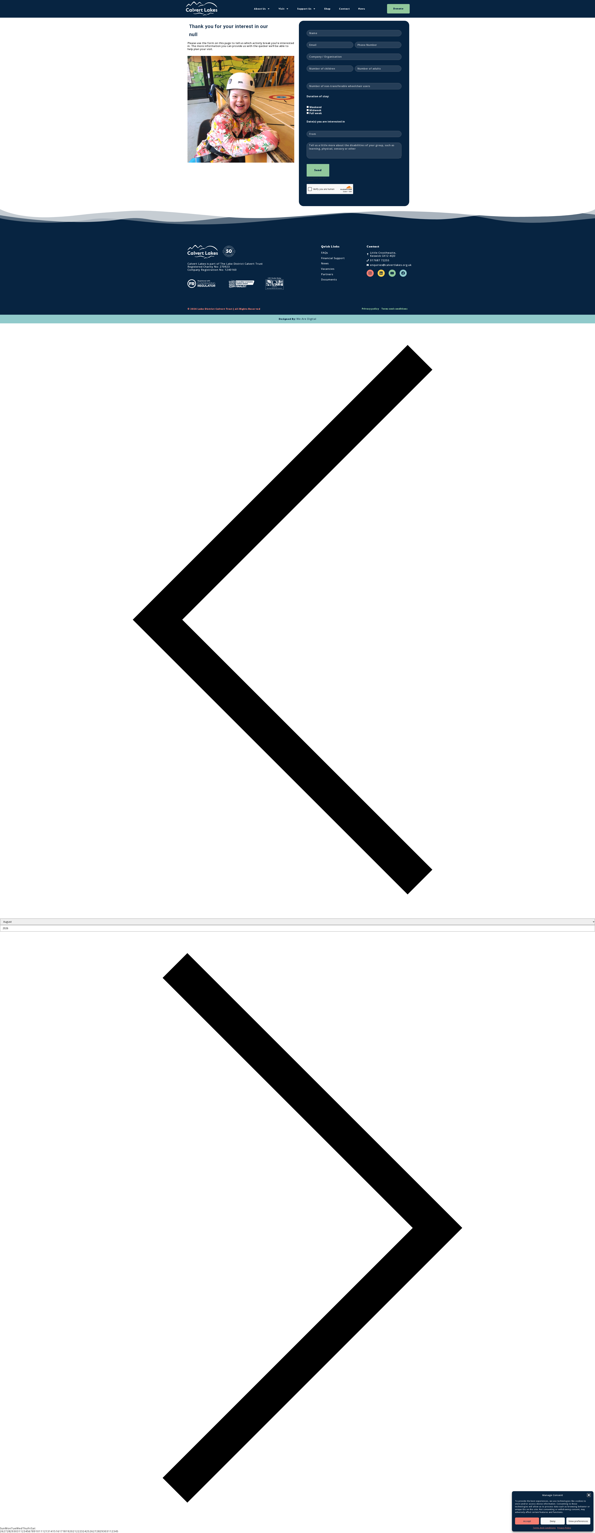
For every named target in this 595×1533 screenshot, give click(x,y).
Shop (327, 8)
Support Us (304, 8)
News (361, 8)
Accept (527, 1521)
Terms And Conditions (544, 1527)
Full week (315, 113)
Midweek (315, 110)
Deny (552, 1521)
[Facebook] (403, 273)
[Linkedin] (381, 273)
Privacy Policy (564, 1527)
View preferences (578, 1521)
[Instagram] (370, 273)
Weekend (315, 107)
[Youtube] (392, 273)
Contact (344, 8)
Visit (281, 8)
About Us (260, 8)
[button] (588, 1495)
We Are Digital (306, 319)
